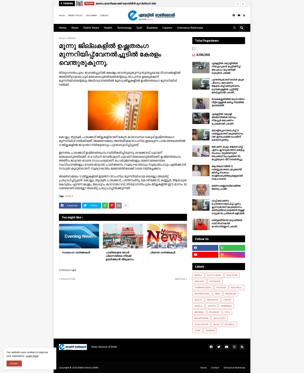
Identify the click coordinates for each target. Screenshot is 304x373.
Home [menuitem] (62, 27)
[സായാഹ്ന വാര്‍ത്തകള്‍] (79, 236)
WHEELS (198, 306)
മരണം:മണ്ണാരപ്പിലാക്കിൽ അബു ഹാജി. (226, 187)
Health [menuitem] (108, 27)
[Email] (119, 206)
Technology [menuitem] (124, 27)
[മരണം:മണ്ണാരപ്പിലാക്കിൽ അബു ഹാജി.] (201, 190)
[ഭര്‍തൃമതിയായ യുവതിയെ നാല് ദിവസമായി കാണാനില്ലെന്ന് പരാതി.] (201, 224)
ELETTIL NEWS (214, 275)
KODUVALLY (236, 287)
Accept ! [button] (14, 363)
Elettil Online (84, 367)
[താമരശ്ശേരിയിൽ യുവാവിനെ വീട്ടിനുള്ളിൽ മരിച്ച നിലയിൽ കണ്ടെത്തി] (201, 103)
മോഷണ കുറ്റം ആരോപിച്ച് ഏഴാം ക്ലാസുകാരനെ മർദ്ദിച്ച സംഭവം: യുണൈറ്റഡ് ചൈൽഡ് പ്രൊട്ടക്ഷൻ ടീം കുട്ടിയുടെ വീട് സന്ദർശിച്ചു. (228, 153)
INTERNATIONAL (202, 293)
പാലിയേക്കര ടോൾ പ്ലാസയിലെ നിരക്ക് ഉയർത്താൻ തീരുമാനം (120, 256)
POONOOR (221, 287)
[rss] (244, 15)
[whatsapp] (232, 248)
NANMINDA (226, 306)
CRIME (197, 330)
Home (62, 15)
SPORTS (212, 306)
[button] (238, 4)
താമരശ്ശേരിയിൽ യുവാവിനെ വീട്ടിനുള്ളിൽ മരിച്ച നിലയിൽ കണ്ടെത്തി (228, 102)
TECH (227, 312)
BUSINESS (230, 324)
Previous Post (68, 279)
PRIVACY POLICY (75, 15)
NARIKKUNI (230, 293)
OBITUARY (199, 281)
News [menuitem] (74, 27)
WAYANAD (199, 312)
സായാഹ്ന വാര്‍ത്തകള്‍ (76, 252)
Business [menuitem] (152, 27)
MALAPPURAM (201, 318)
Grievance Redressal (234, 367)
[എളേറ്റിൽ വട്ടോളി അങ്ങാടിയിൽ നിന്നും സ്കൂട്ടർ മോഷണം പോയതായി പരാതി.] (201, 118)
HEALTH (198, 299)
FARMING (210, 330)
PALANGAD (214, 312)
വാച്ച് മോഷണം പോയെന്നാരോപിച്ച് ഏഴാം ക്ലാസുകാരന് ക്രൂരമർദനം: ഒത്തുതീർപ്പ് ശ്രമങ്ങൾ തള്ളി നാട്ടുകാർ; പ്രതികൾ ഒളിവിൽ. (228, 207)
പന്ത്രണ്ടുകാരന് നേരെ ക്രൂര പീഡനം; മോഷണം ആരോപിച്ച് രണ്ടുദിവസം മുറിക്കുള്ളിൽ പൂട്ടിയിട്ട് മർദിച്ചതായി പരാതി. (228, 86)
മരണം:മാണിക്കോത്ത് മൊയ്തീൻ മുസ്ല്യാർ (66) (126, 3)
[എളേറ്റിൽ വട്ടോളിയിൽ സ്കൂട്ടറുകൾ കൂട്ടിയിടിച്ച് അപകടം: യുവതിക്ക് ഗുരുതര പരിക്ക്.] (201, 67)
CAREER (227, 299)
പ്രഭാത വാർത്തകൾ (162, 252)
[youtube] (239, 15)
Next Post (180, 279)
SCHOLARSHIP (201, 324)
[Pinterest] (112, 206)
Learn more (32, 356)
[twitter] (219, 347)
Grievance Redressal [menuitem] (190, 27)
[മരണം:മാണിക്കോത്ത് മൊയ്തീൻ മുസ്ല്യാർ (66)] (79, 3)
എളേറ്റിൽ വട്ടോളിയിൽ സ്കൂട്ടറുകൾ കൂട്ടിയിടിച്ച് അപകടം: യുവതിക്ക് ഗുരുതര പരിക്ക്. (226, 68)
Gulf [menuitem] (139, 27)
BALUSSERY (220, 318)
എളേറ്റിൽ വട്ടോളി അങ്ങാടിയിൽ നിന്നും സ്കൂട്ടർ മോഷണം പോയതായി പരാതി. (224, 119)
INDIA (217, 293)
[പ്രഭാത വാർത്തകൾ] (167, 236)
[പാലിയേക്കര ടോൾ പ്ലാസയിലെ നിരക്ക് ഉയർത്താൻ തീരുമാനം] (123, 236)
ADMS (96, 367)
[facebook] (234, 15)
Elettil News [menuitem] (91, 27)
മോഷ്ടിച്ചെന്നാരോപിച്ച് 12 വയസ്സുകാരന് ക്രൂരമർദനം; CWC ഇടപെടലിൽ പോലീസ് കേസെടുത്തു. (227, 135)
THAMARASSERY (202, 287)
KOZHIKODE (215, 281)
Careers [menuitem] (167, 27)
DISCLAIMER (91, 15)
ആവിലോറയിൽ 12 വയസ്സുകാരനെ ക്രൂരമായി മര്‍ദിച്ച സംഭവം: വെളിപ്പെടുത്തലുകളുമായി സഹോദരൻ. (227, 173)
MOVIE (216, 324)
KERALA (72, 38)
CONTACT (104, 15)
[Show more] (126, 206)
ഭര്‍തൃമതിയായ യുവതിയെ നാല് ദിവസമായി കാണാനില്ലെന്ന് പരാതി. (227, 223)
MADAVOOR (212, 299)
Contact (215, 367)
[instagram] (232, 255)
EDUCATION (232, 275)
